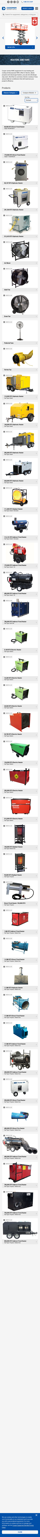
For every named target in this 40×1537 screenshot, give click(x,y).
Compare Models (28, 93)
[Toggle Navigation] (36, 8)
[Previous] (3, 38)
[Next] (37, 38)
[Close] (36, 1515)
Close (20, 1532)
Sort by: (27, 97)
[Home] (9, 8)
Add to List (9, 105)
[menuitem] (27, 8)
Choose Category (10, 93)
